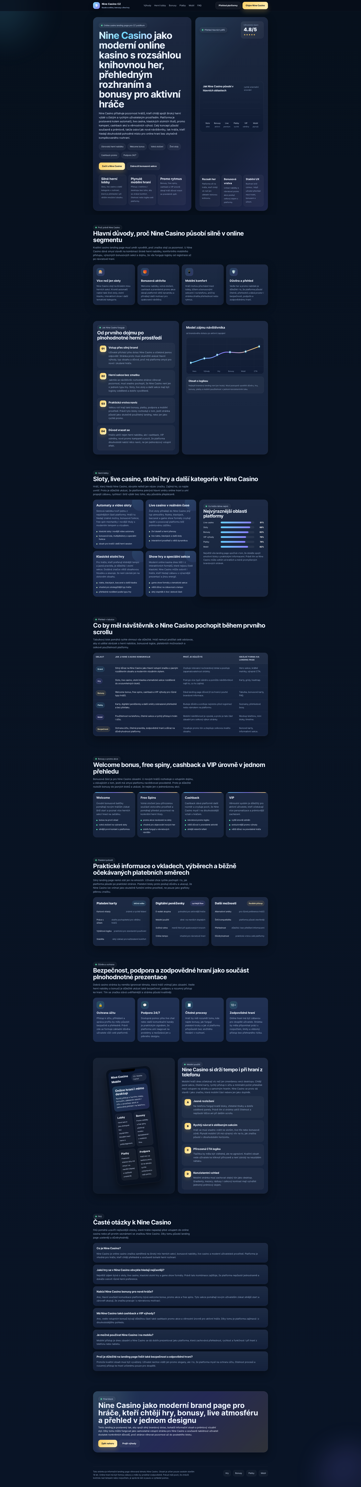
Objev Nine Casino (255, 5)
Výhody (147, 5)
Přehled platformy (228, 5)
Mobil (191, 5)
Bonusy (172, 5)
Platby (183, 5)
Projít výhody (129, 1443)
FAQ (199, 5)
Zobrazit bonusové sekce (143, 166)
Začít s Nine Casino (112, 166)
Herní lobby (160, 5)
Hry (227, 1473)
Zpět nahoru (107, 1443)
